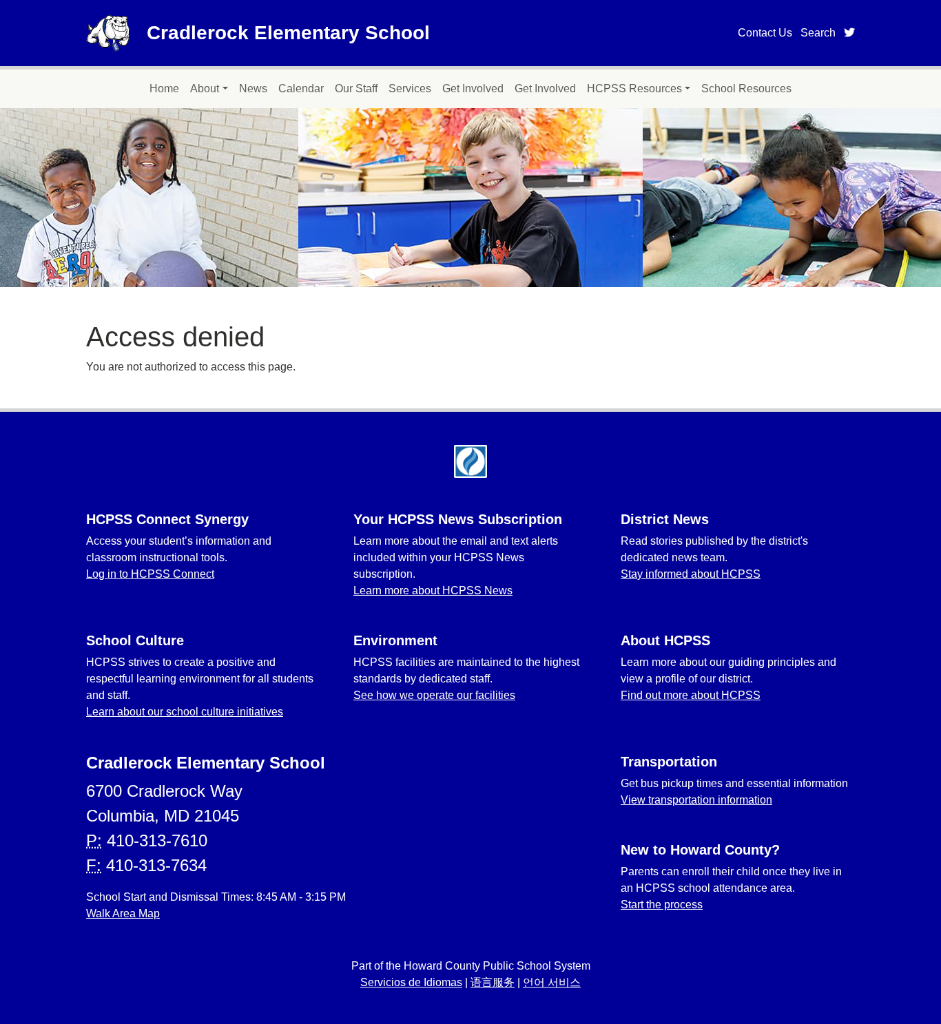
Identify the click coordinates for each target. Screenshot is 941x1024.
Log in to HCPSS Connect (150, 574)
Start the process (662, 904)
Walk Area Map (123, 913)
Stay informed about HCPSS (691, 574)
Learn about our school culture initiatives (184, 712)
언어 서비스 (552, 982)
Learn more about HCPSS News (433, 590)
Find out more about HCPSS (691, 695)
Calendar (301, 88)
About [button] (204, 88)
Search (818, 33)
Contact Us (765, 33)
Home (164, 88)
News (253, 88)
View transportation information (696, 800)
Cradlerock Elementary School (288, 32)
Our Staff (356, 88)
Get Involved (473, 88)
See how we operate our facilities (434, 695)
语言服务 (492, 982)
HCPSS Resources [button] (634, 88)
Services (410, 88)
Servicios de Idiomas (411, 982)
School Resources (746, 88)
